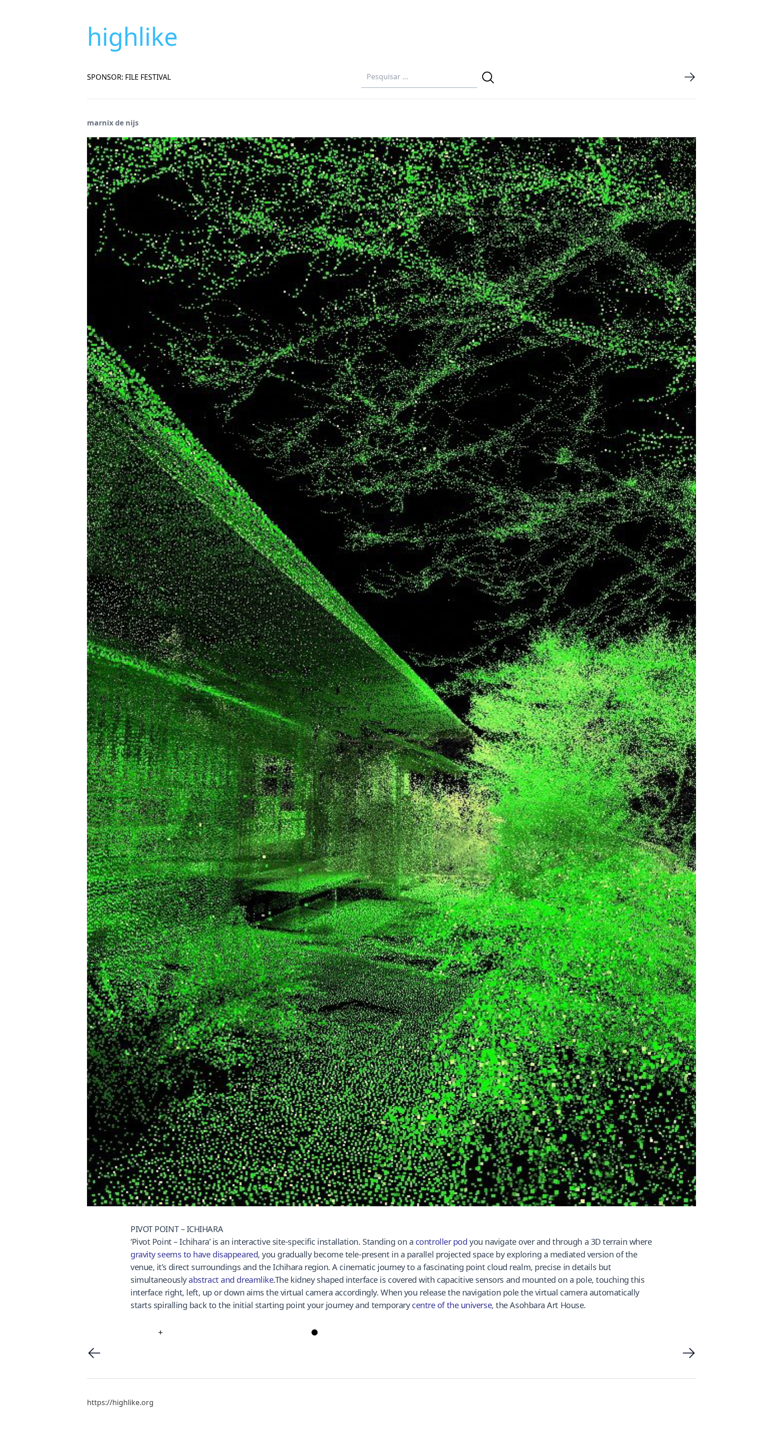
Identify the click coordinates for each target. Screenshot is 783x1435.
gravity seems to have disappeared (194, 1254)
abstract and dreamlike (230, 1279)
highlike (132, 36)
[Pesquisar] (488, 77)
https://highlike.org (120, 1402)
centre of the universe (452, 1305)
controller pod (442, 1241)
